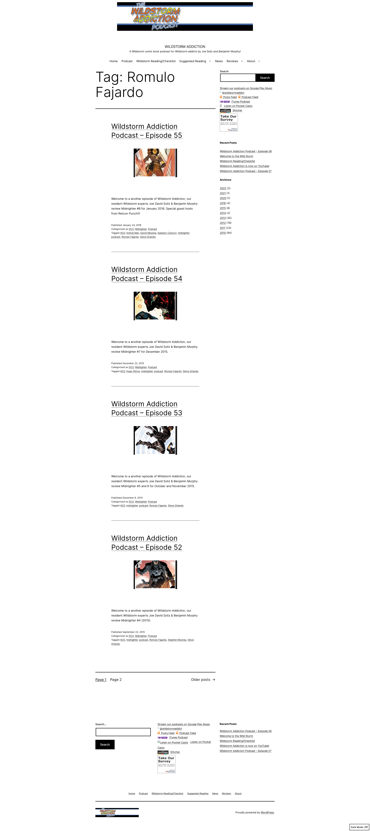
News (219, 61)
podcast (115, 236)
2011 (222, 227)
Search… (100, 724)
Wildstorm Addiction (185, 47)
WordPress (267, 812)
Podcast (127, 61)
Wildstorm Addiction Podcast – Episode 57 (246, 171)
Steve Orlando (148, 236)
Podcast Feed (249, 97)
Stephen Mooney (177, 639)
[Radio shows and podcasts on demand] (226, 110)
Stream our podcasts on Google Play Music (246, 88)
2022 (223, 188)
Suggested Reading (192, 61)
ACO (122, 232)
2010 (223, 232)
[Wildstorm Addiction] (229, 122)
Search (224, 71)
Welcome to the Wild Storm (236, 156)
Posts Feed (230, 97)
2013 (223, 217)
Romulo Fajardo (130, 236)
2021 (223, 193)
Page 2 (116, 679)
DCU (131, 229)
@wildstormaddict (233, 92)
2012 (223, 222)
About (251, 61)
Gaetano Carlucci (167, 232)
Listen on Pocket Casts (237, 105)
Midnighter (141, 229)
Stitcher (237, 110)
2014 (223, 213)
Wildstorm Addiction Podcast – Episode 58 (246, 151)
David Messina (148, 232)
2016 (223, 203)
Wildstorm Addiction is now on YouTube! (244, 166)
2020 (223, 198)
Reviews (232, 61)
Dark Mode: (357, 827)
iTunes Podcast (240, 101)
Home (114, 61)
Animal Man (132, 232)
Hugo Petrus (133, 371)
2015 (223, 208)
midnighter (183, 232)
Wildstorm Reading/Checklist (156, 61)
